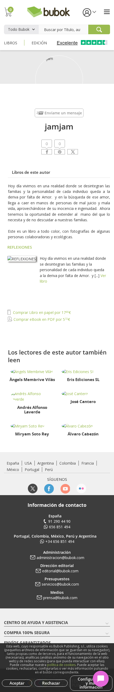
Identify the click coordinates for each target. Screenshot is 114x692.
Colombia (67, 463)
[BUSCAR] (99, 29)
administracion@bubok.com (60, 557)
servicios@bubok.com (60, 584)
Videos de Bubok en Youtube (65, 489)
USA (28, 463)
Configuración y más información (91, 683)
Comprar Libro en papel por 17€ (41, 312)
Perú (49, 469)
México (13, 469)
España (13, 463)
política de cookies (61, 665)
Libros (10, 42)
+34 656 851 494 (59, 541)
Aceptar (17, 683)
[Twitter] (72, 151)
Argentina (45, 463)
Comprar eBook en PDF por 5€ (41, 319)
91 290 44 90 (59, 521)
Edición (39, 42)
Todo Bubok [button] (18, 29)
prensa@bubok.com (60, 597)
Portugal (32, 469)
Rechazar (51, 683)
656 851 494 (59, 526)
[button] (89, 12)
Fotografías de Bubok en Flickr (81, 489)
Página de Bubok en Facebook (49, 489)
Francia (87, 463)
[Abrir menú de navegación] (107, 12)
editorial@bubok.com (60, 570)
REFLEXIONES (19, 247)
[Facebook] (46, 151)
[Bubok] (48, 11)
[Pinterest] (59, 151)
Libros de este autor (31, 172)
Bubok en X (33, 489)
